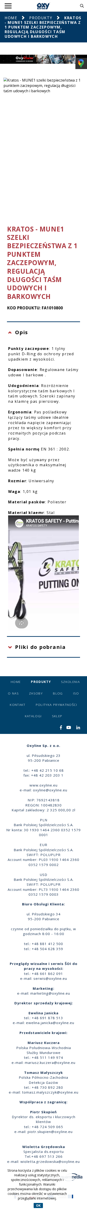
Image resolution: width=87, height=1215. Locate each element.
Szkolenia (70, 682)
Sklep (57, 716)
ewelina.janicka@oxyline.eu (50, 1022)
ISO (76, 693)
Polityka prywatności (56, 705)
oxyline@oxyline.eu (50, 790)
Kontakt (17, 705)
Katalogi (33, 716)
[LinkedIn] (78, 728)
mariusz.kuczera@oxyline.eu (50, 1062)
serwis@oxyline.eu (50, 978)
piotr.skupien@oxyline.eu (50, 1131)
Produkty (40, 17)
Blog (58, 693)
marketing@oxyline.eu (50, 993)
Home (11, 17)
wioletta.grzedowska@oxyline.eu (50, 1161)
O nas (13, 693)
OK (38, 1205)
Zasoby (36, 693)
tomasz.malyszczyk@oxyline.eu (50, 1092)
